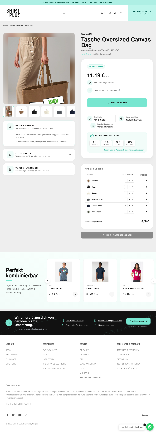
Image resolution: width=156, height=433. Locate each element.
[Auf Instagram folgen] (13, 415)
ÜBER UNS (11, 364)
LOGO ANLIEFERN (88, 364)
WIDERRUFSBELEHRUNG (54, 364)
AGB (45, 355)
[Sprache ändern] (103, 13)
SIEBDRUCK (122, 359)
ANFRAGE (84, 355)
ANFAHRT (84, 350)
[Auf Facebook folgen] (7, 415)
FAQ (81, 359)
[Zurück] (47, 280)
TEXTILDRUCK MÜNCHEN (128, 364)
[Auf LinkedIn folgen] (26, 415)
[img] (119, 90)
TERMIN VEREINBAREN (90, 377)
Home (5, 25)
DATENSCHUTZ (50, 350)
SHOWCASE (11, 359)
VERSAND (84, 373)
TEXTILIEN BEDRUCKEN (128, 350)
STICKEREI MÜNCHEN (127, 368)
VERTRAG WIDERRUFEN (54, 368)
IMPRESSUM (48, 359)
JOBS (8, 350)
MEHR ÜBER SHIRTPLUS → (18, 404)
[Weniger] (125, 180)
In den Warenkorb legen (119, 235)
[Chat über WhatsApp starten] (150, 427)
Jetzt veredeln (119, 103)
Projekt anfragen (138, 321)
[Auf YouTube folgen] (20, 415)
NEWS (82, 368)
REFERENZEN (12, 355)
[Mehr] (132, 180)
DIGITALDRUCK (124, 355)
